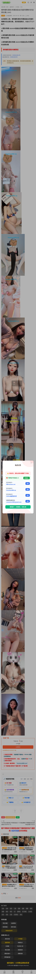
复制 (28, 483)
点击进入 (26, 478)
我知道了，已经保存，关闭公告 (18, 507)
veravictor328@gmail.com (13, 502)
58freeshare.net (10, 484)
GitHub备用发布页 (11, 496)
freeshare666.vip (11, 490)
